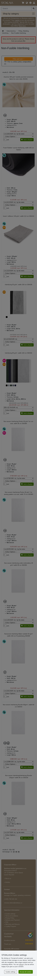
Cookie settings (11, 972)
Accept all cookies (25, 972)
